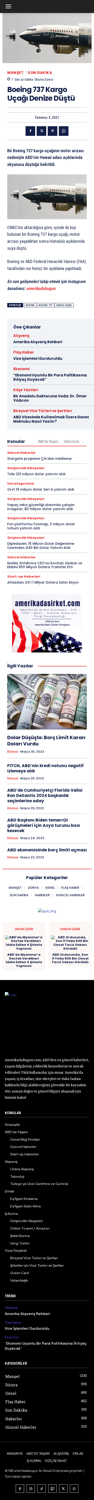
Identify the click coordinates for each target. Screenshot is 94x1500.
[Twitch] (52, 1488)
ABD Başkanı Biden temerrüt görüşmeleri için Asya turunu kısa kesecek (43, 825)
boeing (30, 305)
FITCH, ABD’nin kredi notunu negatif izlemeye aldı (45, 768)
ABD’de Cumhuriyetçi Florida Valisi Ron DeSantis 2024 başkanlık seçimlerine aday (44, 795)
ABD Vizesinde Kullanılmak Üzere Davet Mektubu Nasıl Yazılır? (51, 419)
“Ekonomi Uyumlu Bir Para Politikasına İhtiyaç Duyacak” (50, 377)
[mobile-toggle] (8, 6)
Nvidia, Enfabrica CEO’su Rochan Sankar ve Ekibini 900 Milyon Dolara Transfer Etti (44, 565)
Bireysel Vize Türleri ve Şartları (42, 411)
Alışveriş (21, 335)
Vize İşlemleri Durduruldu (37, 358)
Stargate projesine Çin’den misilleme (39, 458)
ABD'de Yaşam (48, 441)
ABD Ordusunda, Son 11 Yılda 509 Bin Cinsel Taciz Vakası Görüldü (70, 958)
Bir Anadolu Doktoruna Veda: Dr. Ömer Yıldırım (50, 398)
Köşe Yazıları (25, 390)
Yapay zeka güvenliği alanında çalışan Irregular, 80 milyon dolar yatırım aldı (40, 506)
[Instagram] (31, 1488)
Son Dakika (40, 72)
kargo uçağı (64, 305)
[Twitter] (41, 131)
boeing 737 (46, 305)
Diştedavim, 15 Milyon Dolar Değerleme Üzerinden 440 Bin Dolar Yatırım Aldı (40, 545)
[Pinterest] (52, 131)
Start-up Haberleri (23, 576)
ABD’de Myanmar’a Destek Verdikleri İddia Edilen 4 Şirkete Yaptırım (24, 960)
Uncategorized (20, 483)
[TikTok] (41, 1488)
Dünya (12, 752)
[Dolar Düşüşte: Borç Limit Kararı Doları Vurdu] (47, 702)
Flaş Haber (23, 352)
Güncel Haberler (21, 452)
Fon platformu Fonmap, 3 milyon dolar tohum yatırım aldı (41, 526)
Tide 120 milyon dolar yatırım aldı (36, 474)
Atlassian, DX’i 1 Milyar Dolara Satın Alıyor (43, 582)
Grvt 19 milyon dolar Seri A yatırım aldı (40, 489)
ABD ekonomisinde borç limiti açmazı (47, 850)
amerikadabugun (40, 288)
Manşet (15, 72)
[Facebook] (30, 131)
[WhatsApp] (63, 131)
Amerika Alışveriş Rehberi (37, 341)
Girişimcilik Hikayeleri (25, 468)
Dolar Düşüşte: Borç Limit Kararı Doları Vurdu (46, 740)
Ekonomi (21, 369)
